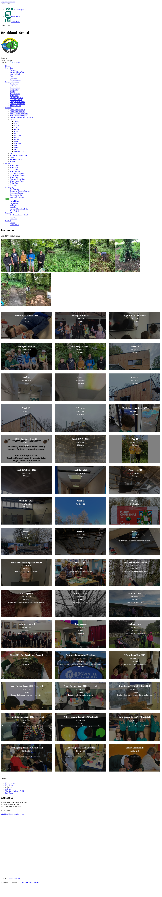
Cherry (16, 122)
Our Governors (15, 189)
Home (7, 66)
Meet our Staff (15, 74)
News (7, 199)
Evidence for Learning (17, 173)
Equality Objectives (16, 98)
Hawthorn (17, 143)
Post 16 (16, 125)
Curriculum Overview (17, 112)
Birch (16, 145)
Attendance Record (16, 193)
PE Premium (14, 96)
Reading (13, 161)
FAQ (11, 76)
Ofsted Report (19, 9)
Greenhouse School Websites (30, 882)
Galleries (13, 205)
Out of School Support (17, 175)
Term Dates (15, 22)
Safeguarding (14, 90)
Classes (12, 120)
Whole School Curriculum (19, 114)
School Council (15, 80)
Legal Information (14, 878)
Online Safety (14, 183)
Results (12, 92)
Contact (8, 221)
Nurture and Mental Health (19, 155)
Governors (9, 187)
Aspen (16, 139)
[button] (10, 25)
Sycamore (17, 135)
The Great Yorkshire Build (19, 209)
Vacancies (13, 78)
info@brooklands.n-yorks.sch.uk (12, 814)
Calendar (13, 207)
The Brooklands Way (17, 72)
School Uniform (15, 165)
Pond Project (14, 211)
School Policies (15, 88)
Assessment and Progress (18, 116)
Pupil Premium (15, 94)
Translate (17, 62)
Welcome (13, 70)
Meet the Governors (17, 197)
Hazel (16, 131)
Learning (8, 108)
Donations (13, 219)
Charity (12, 217)
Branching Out (19, 151)
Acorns (16, 137)
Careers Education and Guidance (21, 118)
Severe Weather (15, 171)
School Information (12, 82)
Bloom (16, 147)
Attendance (14, 185)
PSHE (12, 153)
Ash (15, 133)
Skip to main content (8, 2)
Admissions (14, 84)
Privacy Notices (15, 106)
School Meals (14, 167)
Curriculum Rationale (17, 110)
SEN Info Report (16, 100)
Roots (16, 149)
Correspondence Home (18, 179)
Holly (16, 141)
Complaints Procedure (17, 102)
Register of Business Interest (19, 191)
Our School (9, 68)
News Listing (14, 201)
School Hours (14, 177)
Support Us (9, 213)
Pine (15, 123)
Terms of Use (14, 225)
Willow (16, 129)
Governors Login (16, 195)
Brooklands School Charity (19, 215)
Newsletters (14, 203)
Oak (15, 127)
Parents (7, 163)
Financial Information (17, 104)
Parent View (15, 16)
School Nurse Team (16, 181)
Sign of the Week (16, 159)
